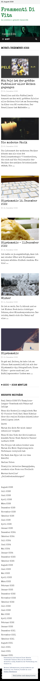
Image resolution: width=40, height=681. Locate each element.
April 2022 (6, 619)
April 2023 (6, 578)
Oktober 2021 (7, 639)
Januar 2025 (7, 528)
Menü (7, 39)
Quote (4, 424)
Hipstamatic (10, 353)
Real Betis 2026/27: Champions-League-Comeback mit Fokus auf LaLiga (17, 404)
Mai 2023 (5, 573)
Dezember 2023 (8, 557)
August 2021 (7, 643)
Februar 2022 (7, 623)
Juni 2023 (6, 569)
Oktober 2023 (7, 561)
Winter (6, 298)
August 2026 (7, 487)
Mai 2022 (5, 614)
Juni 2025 (6, 520)
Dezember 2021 (8, 631)
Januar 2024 (7, 553)
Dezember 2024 (8, 532)
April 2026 (6, 500)
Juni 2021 (6, 651)
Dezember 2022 (8, 594)
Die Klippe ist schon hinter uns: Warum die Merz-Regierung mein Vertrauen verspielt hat (17, 448)
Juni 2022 (6, 610)
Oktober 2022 (7, 602)
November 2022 (8, 598)
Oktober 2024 (7, 537)
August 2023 (7, 565)
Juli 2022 (6, 606)
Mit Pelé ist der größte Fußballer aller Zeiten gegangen (18, 84)
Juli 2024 (6, 541)
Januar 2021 (7, 655)
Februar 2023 (7, 586)
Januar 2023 (7, 590)
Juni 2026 (6, 496)
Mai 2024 (5, 549)
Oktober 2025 (7, 516)
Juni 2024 (6, 545)
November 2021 (8, 635)
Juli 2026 (6, 491)
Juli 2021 (6, 647)
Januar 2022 (7, 627)
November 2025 (8, 512)
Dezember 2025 (8, 508)
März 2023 (6, 582)
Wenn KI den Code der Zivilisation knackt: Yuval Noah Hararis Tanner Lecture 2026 (18, 438)
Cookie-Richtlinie (10, 671)
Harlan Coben (7, 462)
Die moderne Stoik (14, 142)
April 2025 (6, 524)
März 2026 (6, 504)
